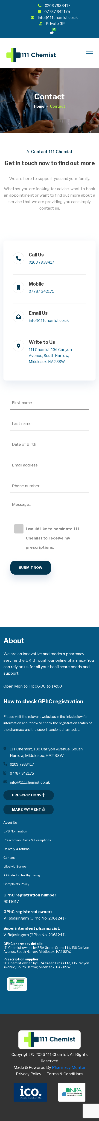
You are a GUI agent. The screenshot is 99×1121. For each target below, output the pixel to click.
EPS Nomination (15, 831)
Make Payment (27, 809)
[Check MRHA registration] (17, 984)
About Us (10, 822)
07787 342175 (57, 11)
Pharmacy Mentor (69, 1067)
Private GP (55, 23)
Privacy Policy (28, 1074)
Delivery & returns (16, 849)
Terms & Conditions (65, 1074)
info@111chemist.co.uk (58, 17)
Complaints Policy (16, 884)
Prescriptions (27, 795)
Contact (9, 857)
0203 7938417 (57, 5)
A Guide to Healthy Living (21, 875)
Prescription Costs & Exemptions (27, 840)
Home (39, 106)
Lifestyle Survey (14, 866)
